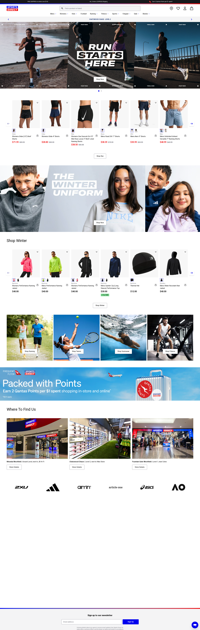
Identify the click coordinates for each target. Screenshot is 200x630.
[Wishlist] (178, 8)
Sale (135, 14)
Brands (145, 14)
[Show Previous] (8, 123)
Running (93, 14)
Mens (52, 14)
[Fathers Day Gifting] (100, 55)
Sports (114, 14)
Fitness (104, 14)
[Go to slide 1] (98, 91)
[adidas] (53, 487)
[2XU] (21, 487)
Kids (73, 14)
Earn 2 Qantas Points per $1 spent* (162, 1)
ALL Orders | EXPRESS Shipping (99, 1)
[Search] (62, 8)
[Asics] (147, 487)
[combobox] (100, 8)
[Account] (184, 8)
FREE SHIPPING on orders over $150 (38, 1)
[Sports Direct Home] (12, 8)
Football (84, 14)
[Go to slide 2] (101, 91)
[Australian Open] (178, 487)
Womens (63, 14)
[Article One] (115, 487)
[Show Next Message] (191, 19)
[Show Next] (191, 123)
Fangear (126, 14)
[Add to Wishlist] (37, 102)
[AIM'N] (84, 487)
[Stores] (171, 8)
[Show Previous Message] (8, 19)
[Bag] (191, 8)
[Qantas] (100, 384)
